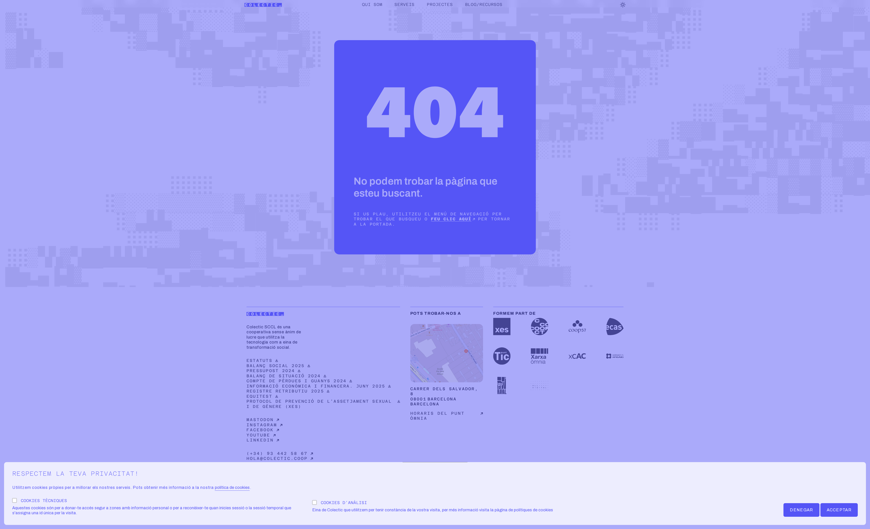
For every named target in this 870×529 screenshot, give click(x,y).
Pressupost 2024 (283, 370)
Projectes (440, 4)
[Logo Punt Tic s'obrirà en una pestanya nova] (501, 356)
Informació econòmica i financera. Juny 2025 (315, 386)
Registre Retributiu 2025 (285, 391)
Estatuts (283, 360)
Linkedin (260, 440)
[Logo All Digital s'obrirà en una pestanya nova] (539, 385)
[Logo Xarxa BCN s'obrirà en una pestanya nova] (615, 356)
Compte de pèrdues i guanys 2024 (296, 380)
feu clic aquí (451, 219)
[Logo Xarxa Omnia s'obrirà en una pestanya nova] (539, 356)
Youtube (258, 435)
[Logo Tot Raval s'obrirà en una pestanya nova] (501, 385)
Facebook (260, 429)
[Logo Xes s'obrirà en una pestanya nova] (501, 326)
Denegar (801, 510)
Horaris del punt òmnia (437, 416)
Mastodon (260, 419)
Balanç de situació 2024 (283, 375)
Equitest (283, 396)
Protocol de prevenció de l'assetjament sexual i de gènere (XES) (319, 404)
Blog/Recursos (484, 4)
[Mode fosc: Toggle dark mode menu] (623, 4)
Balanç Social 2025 (283, 365)
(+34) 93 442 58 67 (277, 453)
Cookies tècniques (44, 500)
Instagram (261, 424)
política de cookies (232, 487)
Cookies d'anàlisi (344, 502)
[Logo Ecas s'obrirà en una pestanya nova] (615, 326)
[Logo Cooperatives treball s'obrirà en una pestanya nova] (539, 326)
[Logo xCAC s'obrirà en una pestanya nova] (577, 356)
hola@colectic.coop (277, 458)
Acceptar (839, 510)
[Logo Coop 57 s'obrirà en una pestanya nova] (577, 326)
